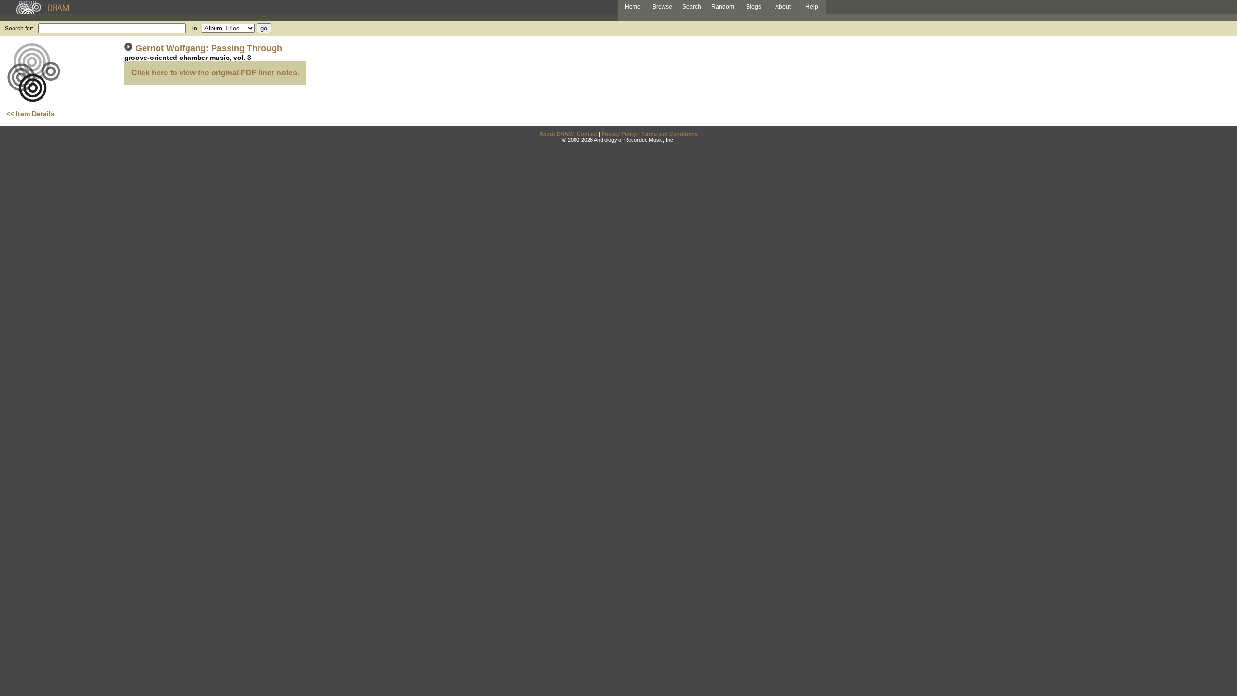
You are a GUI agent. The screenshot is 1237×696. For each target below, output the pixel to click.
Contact (587, 134)
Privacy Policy (619, 134)
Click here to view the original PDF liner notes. (215, 73)
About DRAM (556, 134)
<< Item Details (30, 113)
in (194, 28)
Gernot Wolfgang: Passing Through (208, 48)
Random (722, 6)
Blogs (753, 6)
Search (691, 6)
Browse (662, 6)
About (783, 6)
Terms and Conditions (669, 134)
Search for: (19, 28)
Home (633, 6)
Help (811, 6)
